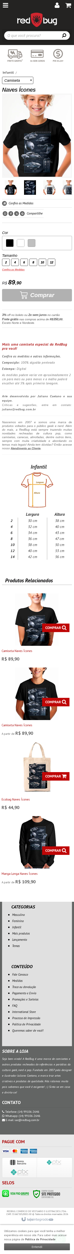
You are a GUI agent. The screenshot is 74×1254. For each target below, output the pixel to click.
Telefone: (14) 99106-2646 (21, 1112)
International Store (24, 1012)
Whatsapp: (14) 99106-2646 (22, 1116)
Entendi (37, 1247)
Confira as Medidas (20, 203)
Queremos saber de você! (27, 1030)
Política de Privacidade (26, 1024)
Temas (16, 946)
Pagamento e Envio (24, 993)
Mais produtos (21, 933)
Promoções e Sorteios (25, 999)
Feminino (18, 921)
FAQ (14, 1006)
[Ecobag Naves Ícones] (37, 777)
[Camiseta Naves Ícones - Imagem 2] (30, 187)
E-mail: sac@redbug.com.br (22, 1120)
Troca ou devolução (24, 987)
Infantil (8, 72)
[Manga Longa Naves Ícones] (37, 851)
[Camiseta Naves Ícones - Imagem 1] (10, 187)
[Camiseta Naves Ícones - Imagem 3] (49, 187)
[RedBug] (37, 19)
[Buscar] (64, 35)
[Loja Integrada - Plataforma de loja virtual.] (37, 1220)
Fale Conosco (20, 974)
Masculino (18, 915)
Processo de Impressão (26, 1018)
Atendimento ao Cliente (25, 448)
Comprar (41, 295)
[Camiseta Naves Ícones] (37, 628)
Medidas (17, 981)
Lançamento (19, 940)
